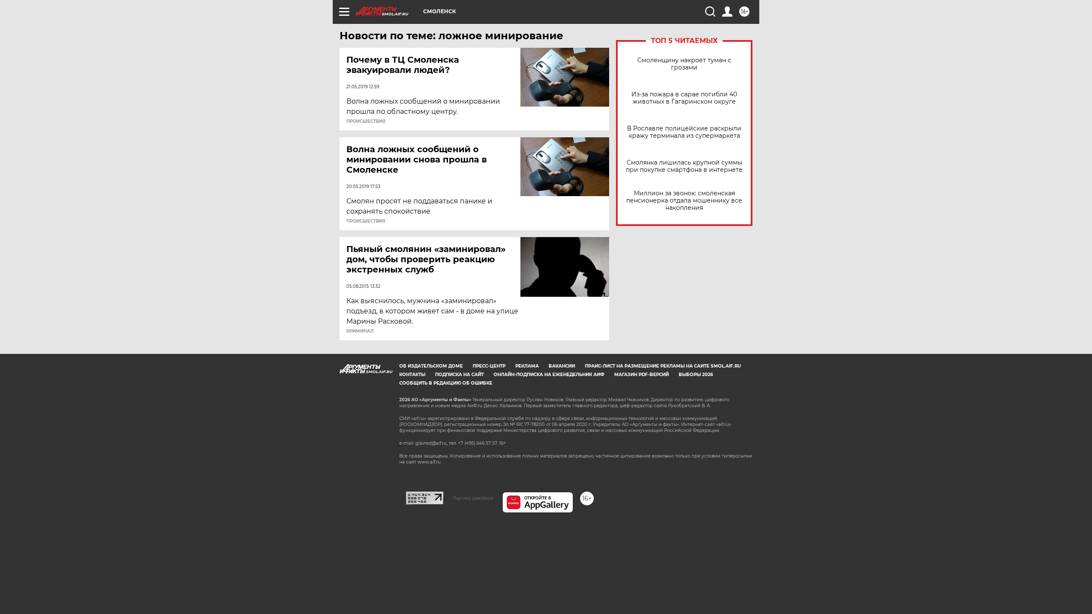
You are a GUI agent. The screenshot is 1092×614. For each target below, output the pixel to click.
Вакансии (562, 366)
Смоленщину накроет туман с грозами (684, 64)
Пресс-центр (489, 366)
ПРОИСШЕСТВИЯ (365, 121)
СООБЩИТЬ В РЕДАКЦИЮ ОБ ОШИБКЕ (445, 383)
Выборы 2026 (696, 374)
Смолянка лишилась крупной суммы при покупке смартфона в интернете (684, 166)
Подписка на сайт (459, 374)
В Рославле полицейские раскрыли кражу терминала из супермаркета (684, 132)
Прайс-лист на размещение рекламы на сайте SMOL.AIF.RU (663, 366)
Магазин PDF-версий (641, 374)
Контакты (412, 374)
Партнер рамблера (473, 498)
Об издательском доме (431, 366)
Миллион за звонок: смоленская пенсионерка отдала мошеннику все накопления (684, 200)
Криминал (360, 331)
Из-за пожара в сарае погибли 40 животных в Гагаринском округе (684, 98)
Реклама (527, 366)
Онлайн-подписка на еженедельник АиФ (549, 374)
